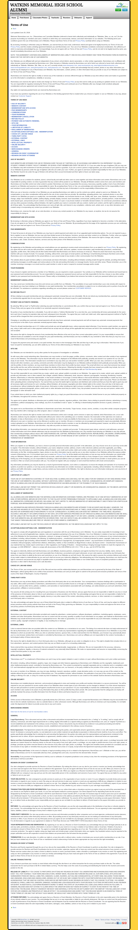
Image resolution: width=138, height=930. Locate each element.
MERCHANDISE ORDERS (21, 149)
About (97, 920)
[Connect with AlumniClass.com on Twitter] (120, 923)
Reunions (66, 18)
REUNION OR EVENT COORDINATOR (25, 153)
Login (118, 10)
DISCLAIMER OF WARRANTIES (23, 129)
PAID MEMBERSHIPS (19, 110)
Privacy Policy (80, 41)
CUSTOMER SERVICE (83, 288)
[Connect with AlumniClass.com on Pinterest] (125, 923)
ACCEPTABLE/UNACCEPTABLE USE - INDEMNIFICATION (32, 132)
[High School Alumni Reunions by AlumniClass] (122, 5)
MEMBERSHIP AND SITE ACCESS (24, 108)
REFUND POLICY (18, 119)
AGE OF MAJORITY (19, 104)
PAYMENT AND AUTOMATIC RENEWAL (26, 121)
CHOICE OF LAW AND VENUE (22, 134)
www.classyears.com (70, 65)
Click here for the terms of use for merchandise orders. (29, 712)
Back (14, 28)
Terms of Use (105, 920)
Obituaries (78, 18)
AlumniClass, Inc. (25, 919)
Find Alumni (24, 18)
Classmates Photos (40, 18)
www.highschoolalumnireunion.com (106, 65)
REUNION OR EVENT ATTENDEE (23, 155)
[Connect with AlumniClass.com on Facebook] (118, 923)
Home (14, 18)
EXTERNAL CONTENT (19, 138)
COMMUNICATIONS (19, 112)
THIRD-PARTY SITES (19, 136)
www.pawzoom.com (54, 67)
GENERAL (15, 151)
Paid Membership (91, 369)
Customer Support (25, 96)
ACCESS (15, 147)
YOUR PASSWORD (18, 114)
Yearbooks (55, 18)
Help (124, 10)
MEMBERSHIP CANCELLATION (23, 117)
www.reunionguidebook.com (20, 67)
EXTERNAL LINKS (18, 140)
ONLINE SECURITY (18, 145)
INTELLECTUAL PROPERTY (22, 142)
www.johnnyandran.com (39, 67)
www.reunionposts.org (85, 65)
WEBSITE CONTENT (19, 106)
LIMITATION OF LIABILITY (21, 127)
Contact (124, 920)
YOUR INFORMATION (19, 125)
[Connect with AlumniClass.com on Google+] (123, 923)
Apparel (89, 18)
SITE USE (15, 123)
